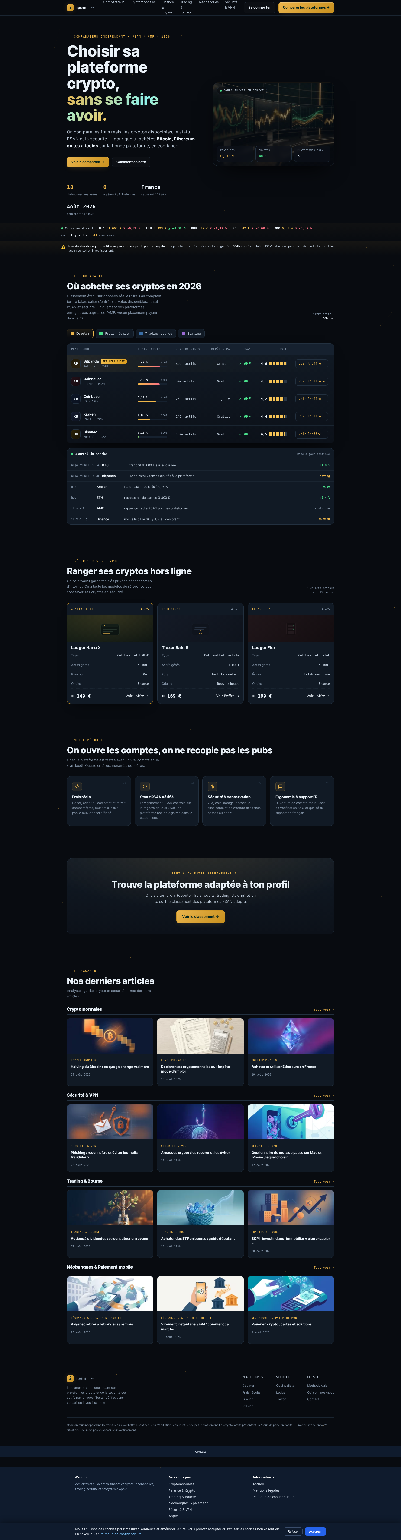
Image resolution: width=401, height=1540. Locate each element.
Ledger (281, 1392)
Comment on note (131, 162)
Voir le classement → (200, 916)
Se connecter (259, 7)
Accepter (315, 1531)
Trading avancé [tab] (158, 333)
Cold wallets (285, 1385)
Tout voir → (324, 1009)
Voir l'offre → (312, 363)
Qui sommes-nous (320, 1392)
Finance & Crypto (182, 1490)
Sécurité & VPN (180, 1509)
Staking (247, 1406)
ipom (82, 7)
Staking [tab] (194, 333)
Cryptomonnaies (181, 1484)
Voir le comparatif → (87, 162)
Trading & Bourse (182, 1497)
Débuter (248, 1385)
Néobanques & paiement (188, 1503)
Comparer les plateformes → (306, 7)
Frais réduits (251, 1392)
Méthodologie (317, 1385)
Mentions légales (266, 1490)
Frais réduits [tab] (117, 333)
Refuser (293, 1531)
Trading (247, 1399)
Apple (173, 1516)
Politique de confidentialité (273, 1497)
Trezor (281, 1399)
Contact (313, 1399)
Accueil (258, 1484)
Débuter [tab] (83, 333)
